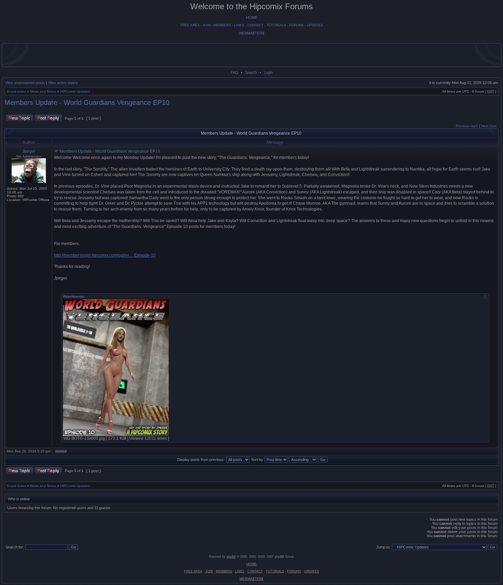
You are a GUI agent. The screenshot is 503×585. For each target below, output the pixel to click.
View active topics (63, 83)
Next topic (489, 126)
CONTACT (255, 25)
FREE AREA (189, 25)
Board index (16, 91)
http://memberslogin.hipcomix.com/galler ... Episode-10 (105, 255)
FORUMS (296, 25)
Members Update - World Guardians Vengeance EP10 (86, 102)
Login (268, 72)
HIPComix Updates (75, 91)
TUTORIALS (276, 25)
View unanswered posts (25, 83)
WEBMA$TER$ (251, 33)
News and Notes (43, 91)
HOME (251, 17)
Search (251, 72)
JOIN (206, 25)
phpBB (231, 556)
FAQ (234, 72)
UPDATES (315, 25)
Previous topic (467, 126)
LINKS (239, 25)
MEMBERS (222, 25)
